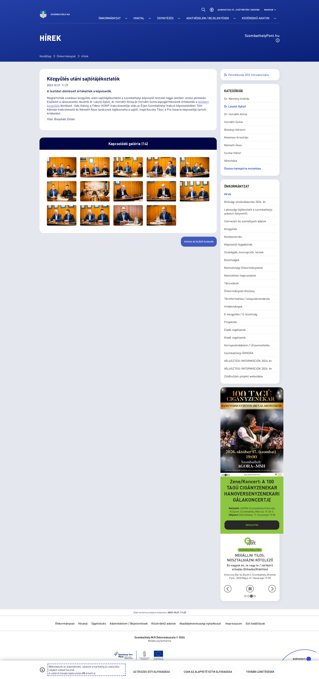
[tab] (245, 596)
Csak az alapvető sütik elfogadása (208, 671)
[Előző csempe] (227, 588)
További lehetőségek (260, 671)
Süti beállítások (255, 623)
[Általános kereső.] (203, 10)
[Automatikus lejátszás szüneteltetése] (250, 588)
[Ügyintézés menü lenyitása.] (178, 18)
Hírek (84, 56)
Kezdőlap (45, 56)
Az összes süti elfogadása (151, 671)
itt (83, 673)
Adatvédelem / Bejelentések (129, 623)
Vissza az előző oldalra (199, 241)
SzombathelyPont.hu (262, 35)
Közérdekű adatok (163, 623)
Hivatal (83, 623)
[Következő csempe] (272, 588)
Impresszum (233, 623)
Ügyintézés (98, 623)
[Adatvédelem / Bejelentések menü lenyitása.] (234, 18)
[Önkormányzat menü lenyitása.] (126, 18)
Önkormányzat (66, 56)
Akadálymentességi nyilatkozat (200, 623)
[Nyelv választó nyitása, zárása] (270, 10)
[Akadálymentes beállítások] (211, 10)
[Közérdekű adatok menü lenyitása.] (274, 18)
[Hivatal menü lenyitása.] (149, 18)
